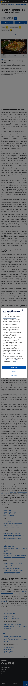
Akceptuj (14, 367)
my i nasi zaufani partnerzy (9, 318)
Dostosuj (14, 375)
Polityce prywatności (11, 360)
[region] (14, 343)
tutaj (15, 361)
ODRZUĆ (14, 371)
